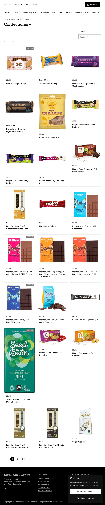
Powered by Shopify (53, 501)
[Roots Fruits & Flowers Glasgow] (20, 4)
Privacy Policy (43, 481)
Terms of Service (45, 490)
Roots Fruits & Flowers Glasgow (32, 501)
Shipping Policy (44, 487)
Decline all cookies (85, 498)
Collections (15, 19)
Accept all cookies (85, 491)
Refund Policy (43, 484)
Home (6, 19)
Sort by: (81, 32)
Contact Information (46, 478)
